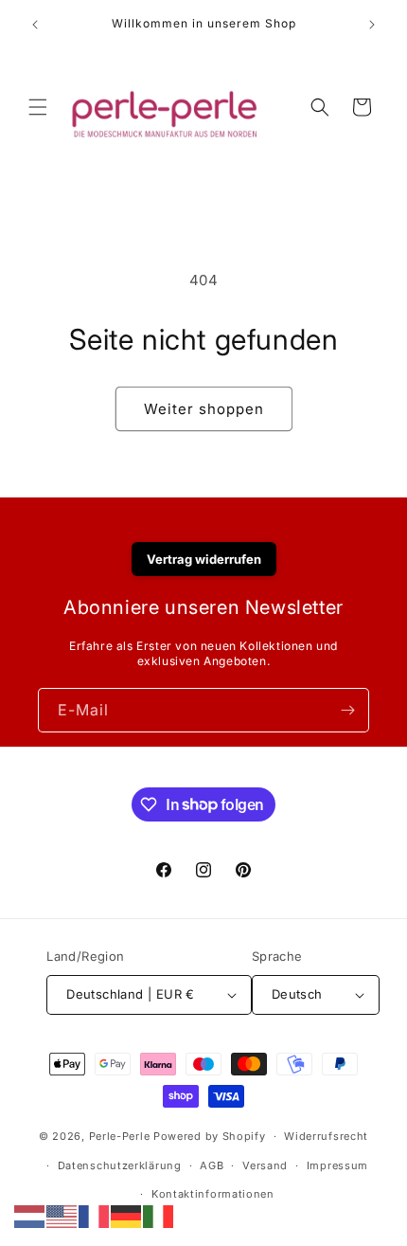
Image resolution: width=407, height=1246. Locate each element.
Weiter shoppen (204, 409)
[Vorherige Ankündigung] (35, 24)
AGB (211, 1165)
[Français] (95, 1215)
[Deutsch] (127, 1215)
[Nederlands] (30, 1215)
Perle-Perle (119, 1136)
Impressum (337, 1165)
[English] (62, 1215)
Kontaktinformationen (212, 1194)
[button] (38, 107)
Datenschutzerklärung (120, 1165)
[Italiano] (159, 1215)
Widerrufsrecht (326, 1136)
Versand (265, 1165)
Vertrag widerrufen (204, 559)
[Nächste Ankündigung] (372, 24)
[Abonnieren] (347, 710)
